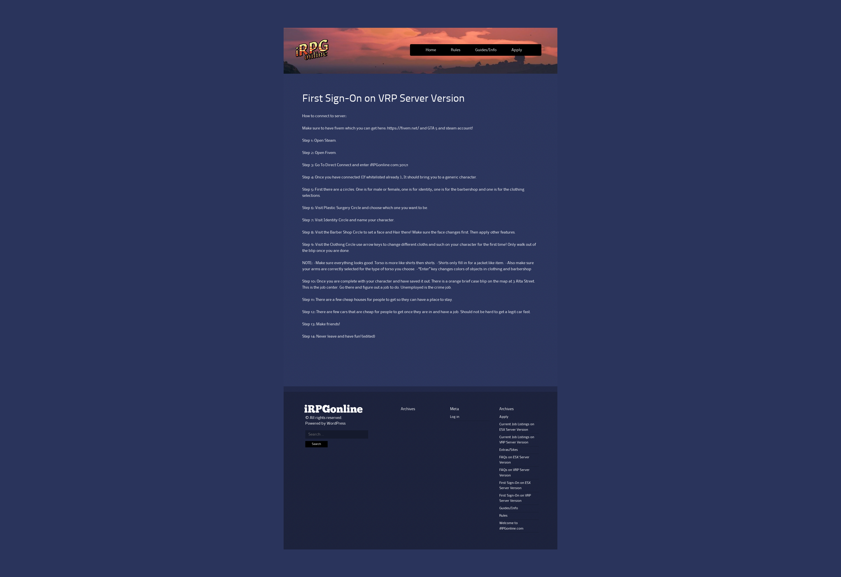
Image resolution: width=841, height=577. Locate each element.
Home (431, 50)
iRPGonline (333, 409)
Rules (455, 50)
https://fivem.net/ (403, 128)
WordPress (336, 423)
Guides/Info (485, 50)
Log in (454, 416)
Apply (516, 50)
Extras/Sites (508, 449)
